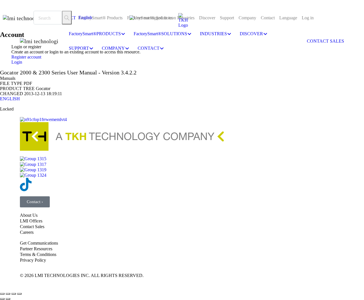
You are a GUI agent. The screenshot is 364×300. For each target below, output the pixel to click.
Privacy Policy (33, 260)
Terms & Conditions (38, 254)
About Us (29, 215)
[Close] (3, 2)
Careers (27, 232)
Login (16, 62)
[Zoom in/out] (2, 294)
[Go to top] (182, 286)
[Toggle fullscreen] (8, 294)
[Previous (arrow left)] (2, 299)
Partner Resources (36, 248)
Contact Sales (32, 226)
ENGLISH (10, 98)
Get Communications (39, 243)
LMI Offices (31, 220)
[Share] (13, 294)
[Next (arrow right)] (8, 299)
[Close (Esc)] (19, 294)
